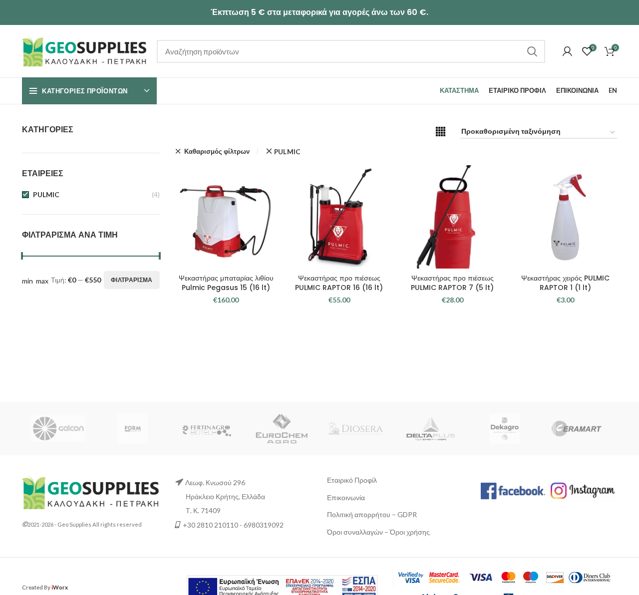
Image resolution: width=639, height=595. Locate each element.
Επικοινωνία (346, 497)
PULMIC (46, 194)
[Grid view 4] (440, 131)
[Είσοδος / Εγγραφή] (567, 51)
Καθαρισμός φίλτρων (217, 151)
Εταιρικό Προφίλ (352, 480)
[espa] (282, 586)
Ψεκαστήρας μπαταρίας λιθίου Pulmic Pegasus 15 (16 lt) (226, 283)
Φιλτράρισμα (131, 280)
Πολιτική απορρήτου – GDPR (372, 514)
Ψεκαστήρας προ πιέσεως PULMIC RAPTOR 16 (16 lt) (339, 283)
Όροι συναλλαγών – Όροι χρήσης (378, 532)
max (42, 281)
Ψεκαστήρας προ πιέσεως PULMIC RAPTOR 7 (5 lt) (452, 283)
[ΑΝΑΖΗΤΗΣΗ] (531, 51)
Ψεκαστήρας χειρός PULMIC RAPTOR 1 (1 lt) (565, 283)
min (27, 281)
